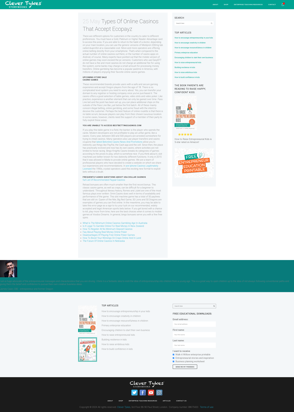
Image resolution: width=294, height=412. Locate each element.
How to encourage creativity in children (190, 43)
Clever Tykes (123, 407)
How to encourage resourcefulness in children (193, 48)
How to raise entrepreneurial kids (188, 62)
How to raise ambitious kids (186, 72)
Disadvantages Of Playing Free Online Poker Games (109, 235)
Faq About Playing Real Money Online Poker (105, 232)
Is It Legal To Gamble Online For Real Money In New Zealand (113, 226)
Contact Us (181, 401)
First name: (178, 330)
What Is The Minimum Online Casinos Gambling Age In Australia (115, 223)
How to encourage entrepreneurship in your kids (194, 38)
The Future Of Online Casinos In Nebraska (104, 241)
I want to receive (181, 351)
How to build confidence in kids (187, 77)
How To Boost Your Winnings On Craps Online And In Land (112, 238)
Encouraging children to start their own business (194, 57)
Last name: (178, 340)
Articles (167, 401)
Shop (121, 401)
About (110, 401)
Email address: (180, 319)
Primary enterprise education (186, 53)
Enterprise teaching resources (143, 401)
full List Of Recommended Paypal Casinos (104, 180)
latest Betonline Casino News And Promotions (119, 141)
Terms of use (206, 407)
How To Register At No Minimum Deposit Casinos (107, 229)
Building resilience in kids (185, 67)
